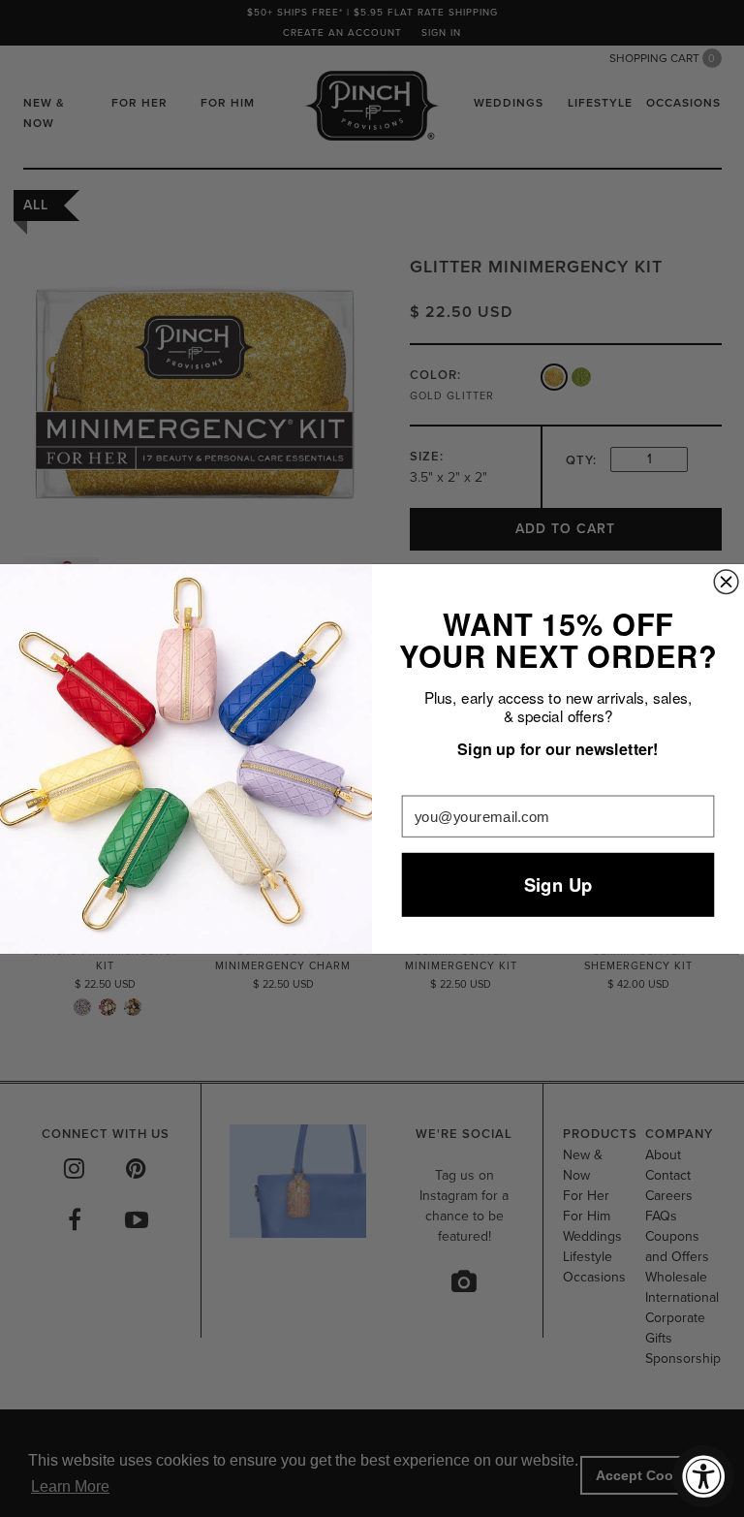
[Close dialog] (726, 581)
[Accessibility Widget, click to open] (703, 1476)
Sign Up (558, 884)
